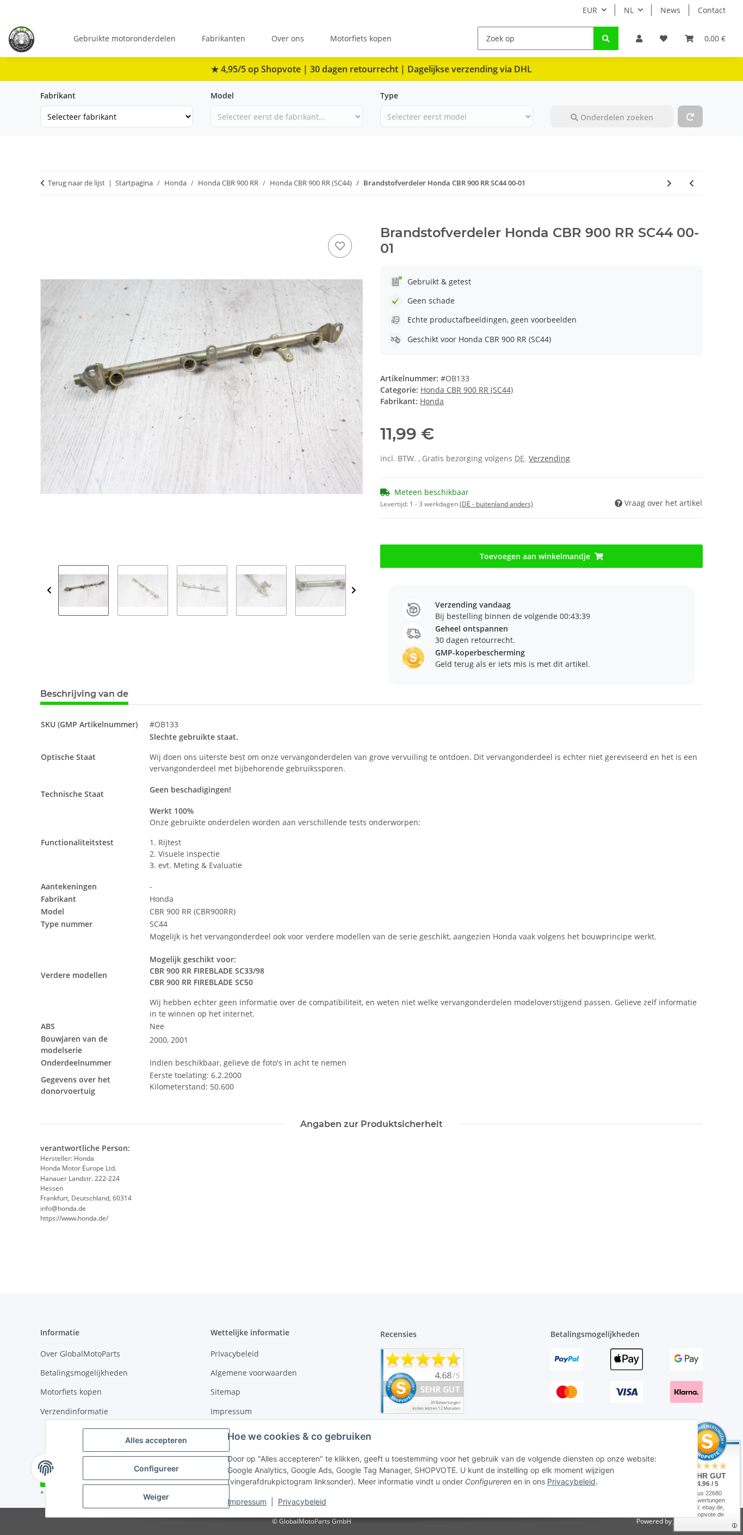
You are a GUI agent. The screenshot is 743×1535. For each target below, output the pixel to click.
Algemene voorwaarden (253, 1372)
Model (222, 95)
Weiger (156, 1496)
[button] (639, 38)
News (670, 10)
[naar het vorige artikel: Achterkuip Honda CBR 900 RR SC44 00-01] (691, 183)
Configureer (156, 1468)
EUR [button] (590, 10)
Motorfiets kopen (361, 38)
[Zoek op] (605, 38)
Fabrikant (58, 95)
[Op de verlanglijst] (340, 246)
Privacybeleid (571, 1481)
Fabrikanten (223, 38)
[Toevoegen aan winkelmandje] (49, 219)
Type (389, 95)
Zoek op (565, 95)
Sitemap (225, 1392)
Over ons (287, 38)
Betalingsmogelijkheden (84, 1372)
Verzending (549, 458)
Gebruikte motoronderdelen (124, 38)
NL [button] (629, 10)
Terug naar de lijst (76, 183)
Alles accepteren (156, 1440)
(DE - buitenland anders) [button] (496, 504)
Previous (49, 590)
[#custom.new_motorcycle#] (690, 116)
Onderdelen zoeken (615, 117)
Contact (712, 10)
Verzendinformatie (74, 1411)
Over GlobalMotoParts (80, 1353)
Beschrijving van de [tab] (84, 694)
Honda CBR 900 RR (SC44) (466, 390)
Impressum (247, 1501)
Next (354, 590)
